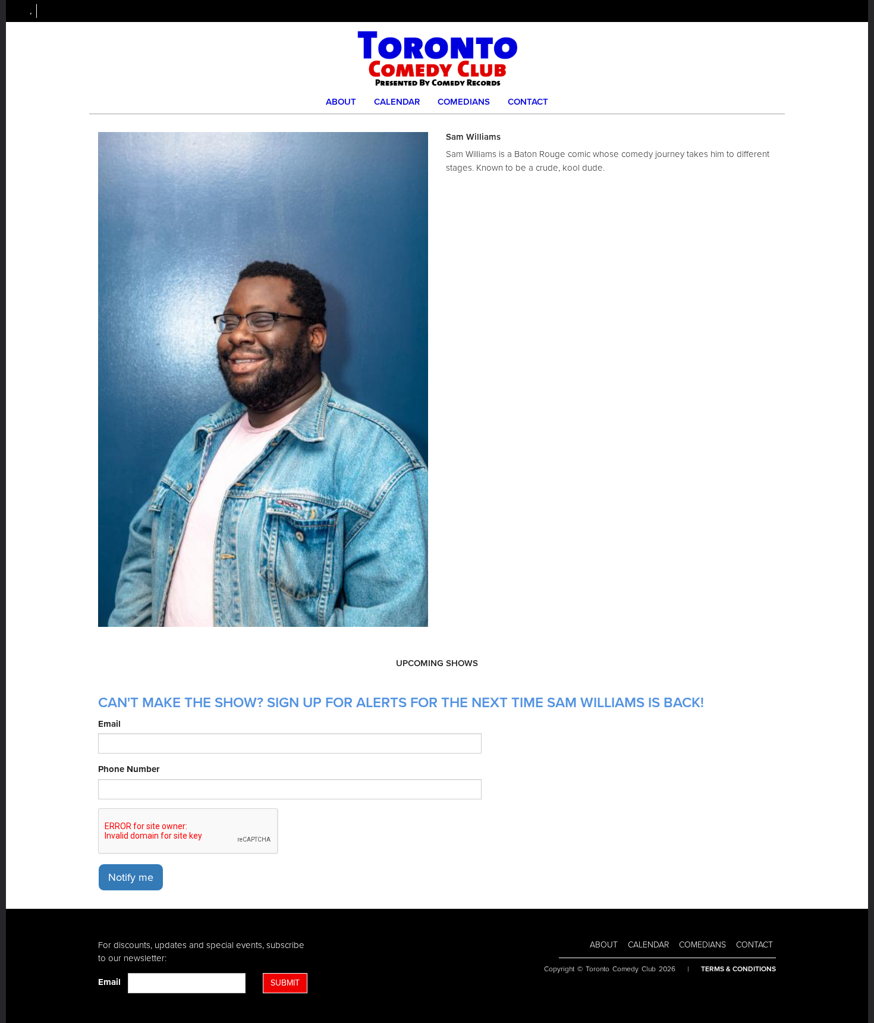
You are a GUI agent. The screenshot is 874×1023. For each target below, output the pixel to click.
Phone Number (128, 769)
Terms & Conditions (738, 969)
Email (109, 723)
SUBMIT (285, 983)
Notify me (130, 877)
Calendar (397, 101)
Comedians (464, 101)
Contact (528, 101)
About (341, 101)
